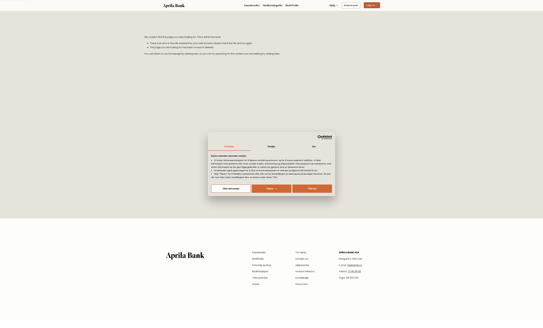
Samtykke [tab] (229, 146)
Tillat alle (312, 188)
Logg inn (371, 5)
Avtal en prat (351, 5)
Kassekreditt (252, 5)
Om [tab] (314, 146)
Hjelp (332, 5)
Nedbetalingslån (272, 5)
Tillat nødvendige (230, 188)
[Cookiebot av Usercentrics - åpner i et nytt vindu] (319, 137)
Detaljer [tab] (271, 146)
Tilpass (269, 188)
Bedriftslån (292, 5)
